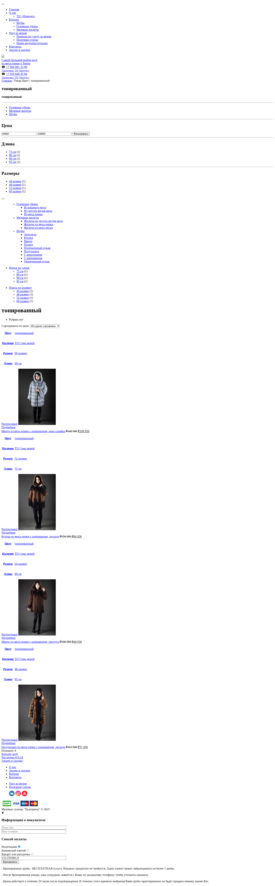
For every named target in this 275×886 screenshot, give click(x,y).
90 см (12, 158)
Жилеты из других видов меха (43, 221)
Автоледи (30, 234)
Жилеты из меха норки (38, 224)
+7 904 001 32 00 (15, 68)
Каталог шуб (9, 754)
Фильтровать (81, 133)
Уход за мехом (18, 33)
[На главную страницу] (2, 56)
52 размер (15, 188)
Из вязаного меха (35, 207)
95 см (12, 162)
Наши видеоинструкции (32, 43)
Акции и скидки (19, 50)
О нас (12, 12)
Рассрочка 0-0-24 (12, 757)
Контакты (15, 46)
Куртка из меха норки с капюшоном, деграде (30, 536)
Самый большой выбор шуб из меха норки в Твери (19, 61)
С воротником (33, 254)
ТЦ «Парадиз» (25, 16)
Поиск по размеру (20, 287)
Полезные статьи (27, 39)
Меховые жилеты (27, 29)
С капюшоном (33, 258)
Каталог (14, 19)
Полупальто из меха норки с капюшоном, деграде (33, 747)
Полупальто (31, 251)
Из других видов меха (38, 210)
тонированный (24, 333)
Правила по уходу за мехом (33, 36)
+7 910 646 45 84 (15, 75)
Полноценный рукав (37, 248)
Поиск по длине (19, 267)
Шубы (20, 23)
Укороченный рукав (37, 261)
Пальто (28, 244)
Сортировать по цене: (15, 325)
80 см (12, 155)
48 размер (15, 184)
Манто (28, 241)
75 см (12, 151)
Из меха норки (33, 214)
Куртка (28, 237)
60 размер (15, 191)
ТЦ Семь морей (25, 343)
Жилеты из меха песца (38, 227)
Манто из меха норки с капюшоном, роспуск (30, 641)
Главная (14, 9)
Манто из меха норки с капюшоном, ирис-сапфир (33, 431)
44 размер (15, 181)
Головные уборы (27, 26)
